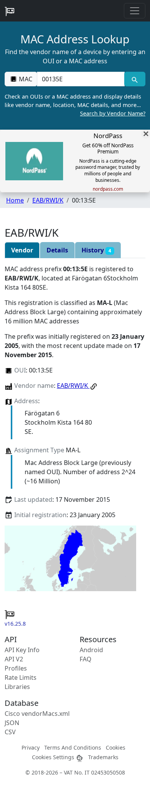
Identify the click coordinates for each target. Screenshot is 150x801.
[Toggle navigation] (134, 10)
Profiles (16, 668)
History (96, 250)
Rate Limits (21, 677)
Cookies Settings (54, 757)
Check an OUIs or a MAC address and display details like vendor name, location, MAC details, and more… (75, 105)
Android (91, 650)
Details (57, 250)
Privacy (31, 747)
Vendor (22, 250)
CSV (10, 732)
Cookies (115, 747)
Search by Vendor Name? (112, 113)
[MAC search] (134, 79)
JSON (12, 723)
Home (15, 200)
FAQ (86, 659)
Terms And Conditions (72, 747)
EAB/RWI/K (47, 200)
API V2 (14, 659)
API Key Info (22, 650)
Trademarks (103, 757)
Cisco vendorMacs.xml (37, 713)
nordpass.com (108, 189)
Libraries (17, 686)
